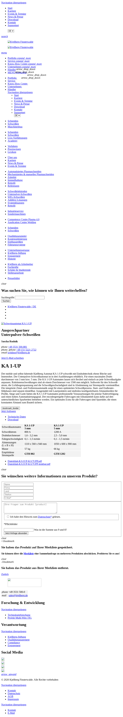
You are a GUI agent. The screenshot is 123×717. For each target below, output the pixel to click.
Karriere (12, 11)
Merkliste (29, 553)
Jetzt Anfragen (8, 411)
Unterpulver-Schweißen (20, 194)
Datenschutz (14, 693)
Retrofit (11, 183)
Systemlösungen (16, 202)
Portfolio (19, 58)
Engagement (14, 256)
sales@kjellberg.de (18, 595)
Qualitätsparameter (17, 236)
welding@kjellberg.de (19, 352)
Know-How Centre (25, 64)
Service (19, 61)
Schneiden (13, 227)
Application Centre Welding (22, 222)
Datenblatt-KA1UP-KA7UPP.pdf (25, 461)
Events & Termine (17, 13)
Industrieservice (16, 211)
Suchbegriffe (7, 297)
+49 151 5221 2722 (26, 349)
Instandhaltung (15, 180)
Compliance (14, 642)
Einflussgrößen (15, 241)
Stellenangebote (16, 272)
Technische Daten (17, 416)
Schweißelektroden (17, 191)
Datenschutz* (45, 516)
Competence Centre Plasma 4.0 (23, 219)
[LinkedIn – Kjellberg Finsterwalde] (2, 659)
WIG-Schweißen (16, 197)
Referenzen (13, 185)
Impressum (13, 699)
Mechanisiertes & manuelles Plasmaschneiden (31, 174)
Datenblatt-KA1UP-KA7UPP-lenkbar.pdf (29, 464)
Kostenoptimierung (17, 239)
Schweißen (13, 230)
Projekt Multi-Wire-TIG (20, 617)
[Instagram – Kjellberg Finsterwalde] (2, 667)
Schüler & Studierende (19, 270)
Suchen (6, 301)
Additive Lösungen (17, 200)
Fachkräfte (13, 267)
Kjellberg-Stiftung (17, 253)
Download (13, 19)
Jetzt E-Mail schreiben (12, 358)
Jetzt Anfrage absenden (16, 533)
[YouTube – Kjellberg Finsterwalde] (2, 671)
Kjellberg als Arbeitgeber (20, 264)
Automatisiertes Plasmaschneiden (24, 171)
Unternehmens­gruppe (18, 250)
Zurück (5, 574)
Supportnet (13, 25)
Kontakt (12, 22)
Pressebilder (14, 278)
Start (10, 8)
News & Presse (15, 16)
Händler (12, 69)
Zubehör (12, 177)
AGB (10, 696)
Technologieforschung (19, 615)
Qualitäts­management (18, 639)
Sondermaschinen (17, 214)
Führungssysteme (16, 244)
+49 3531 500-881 (17, 346)
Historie (12, 258)
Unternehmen (22, 66)
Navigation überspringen (13, 2)
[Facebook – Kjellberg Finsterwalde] (2, 663)
